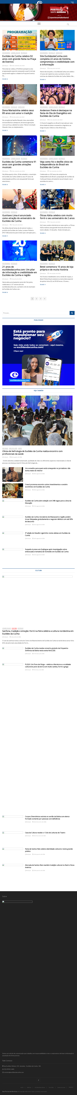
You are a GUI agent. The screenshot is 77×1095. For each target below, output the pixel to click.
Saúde (20, 448)
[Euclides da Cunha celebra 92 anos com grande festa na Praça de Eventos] (19, 40)
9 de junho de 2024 (16, 279)
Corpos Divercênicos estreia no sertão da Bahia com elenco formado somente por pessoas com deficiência (47, 817)
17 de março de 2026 (38, 653)
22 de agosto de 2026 (39, 554)
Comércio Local (61, 1087)
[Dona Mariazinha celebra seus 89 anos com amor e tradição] (19, 94)
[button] (38, 12)
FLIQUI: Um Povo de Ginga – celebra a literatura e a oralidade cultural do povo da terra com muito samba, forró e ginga (48, 665)
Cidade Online (15, 53)
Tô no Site (51, 1087)
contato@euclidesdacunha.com (14, 1072)
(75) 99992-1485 (9, 1069)
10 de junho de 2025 (54, 68)
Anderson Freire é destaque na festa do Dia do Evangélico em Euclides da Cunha (56, 113)
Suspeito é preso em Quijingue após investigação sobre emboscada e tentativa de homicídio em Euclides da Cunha (46, 550)
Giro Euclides (13, 448)
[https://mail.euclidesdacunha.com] (40, 1)
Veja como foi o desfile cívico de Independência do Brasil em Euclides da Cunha (56, 164)
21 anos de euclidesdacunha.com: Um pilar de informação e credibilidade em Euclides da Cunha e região (19, 271)
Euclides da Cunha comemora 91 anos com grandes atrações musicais (19, 164)
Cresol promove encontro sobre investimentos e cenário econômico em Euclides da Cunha (46, 485)
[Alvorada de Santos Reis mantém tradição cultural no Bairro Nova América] (12, 871)
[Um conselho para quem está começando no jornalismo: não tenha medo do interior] (12, 474)
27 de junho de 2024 (16, 225)
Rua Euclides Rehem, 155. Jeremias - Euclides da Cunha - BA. (22, 1066)
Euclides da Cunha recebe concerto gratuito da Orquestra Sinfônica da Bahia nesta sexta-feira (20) (46, 649)
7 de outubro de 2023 (55, 273)
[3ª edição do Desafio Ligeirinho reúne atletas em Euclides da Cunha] (12, 539)
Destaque (24, 53)
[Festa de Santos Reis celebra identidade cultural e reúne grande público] (12, 855)
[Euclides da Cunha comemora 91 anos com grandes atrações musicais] (19, 145)
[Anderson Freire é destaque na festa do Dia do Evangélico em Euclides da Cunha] (57, 94)
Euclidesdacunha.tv (40, 1087)
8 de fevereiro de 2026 (39, 835)
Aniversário (6, 53)
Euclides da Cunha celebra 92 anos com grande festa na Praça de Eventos (19, 59)
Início (22, 1087)
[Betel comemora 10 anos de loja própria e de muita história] (57, 250)
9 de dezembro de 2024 (17, 117)
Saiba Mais (59, 53)
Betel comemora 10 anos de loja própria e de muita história (56, 268)
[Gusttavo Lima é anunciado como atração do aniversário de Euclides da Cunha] (19, 199)
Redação (5, 65)
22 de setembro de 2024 (55, 120)
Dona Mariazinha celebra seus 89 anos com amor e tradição (18, 112)
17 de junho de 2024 (54, 222)
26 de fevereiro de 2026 (39, 822)
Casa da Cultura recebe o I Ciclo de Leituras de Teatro (45, 833)
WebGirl (71, 1087)
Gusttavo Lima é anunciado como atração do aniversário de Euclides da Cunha (18, 218)
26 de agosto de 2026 (39, 524)
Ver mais (6, 79)
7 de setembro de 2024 (55, 171)
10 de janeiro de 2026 (39, 870)
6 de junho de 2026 (16, 637)
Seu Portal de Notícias (9, 1091)
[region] (38, 355)
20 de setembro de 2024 (18, 171)
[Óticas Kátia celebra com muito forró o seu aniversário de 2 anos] (57, 199)
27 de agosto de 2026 (39, 506)
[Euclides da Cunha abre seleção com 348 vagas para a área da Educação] (12, 507)
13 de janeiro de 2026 (39, 854)
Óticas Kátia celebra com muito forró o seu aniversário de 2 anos (57, 217)
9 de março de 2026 (38, 669)
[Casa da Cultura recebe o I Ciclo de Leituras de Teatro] (12, 839)
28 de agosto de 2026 (16, 457)
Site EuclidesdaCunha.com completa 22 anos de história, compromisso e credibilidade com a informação (57, 60)
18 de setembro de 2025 (18, 65)
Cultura (14, 628)
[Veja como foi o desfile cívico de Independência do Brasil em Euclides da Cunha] (57, 145)
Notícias (29, 1087)
